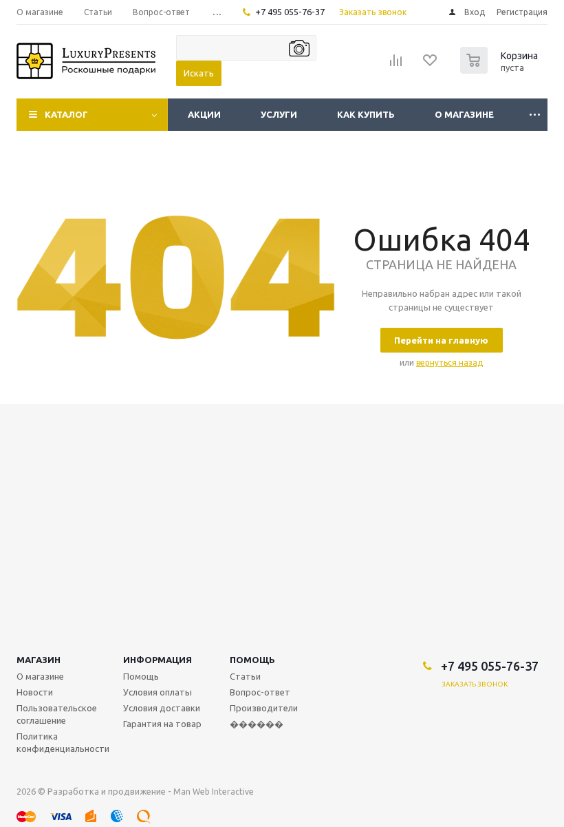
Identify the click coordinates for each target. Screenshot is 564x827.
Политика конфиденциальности (63, 742)
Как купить (366, 114)
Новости (35, 692)
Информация (157, 659)
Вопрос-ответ (260, 692)
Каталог (66, 114)
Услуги (279, 114)
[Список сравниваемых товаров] (396, 64)
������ (256, 724)
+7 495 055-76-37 (290, 12)
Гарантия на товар (162, 724)
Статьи (245, 676)
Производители (264, 708)
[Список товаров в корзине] (500, 69)
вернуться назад (449, 362)
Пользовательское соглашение (57, 714)
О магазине (464, 114)
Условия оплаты (157, 692)
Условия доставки (161, 708)
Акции (204, 114)
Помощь (252, 659)
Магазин (39, 659)
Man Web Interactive (213, 791)
